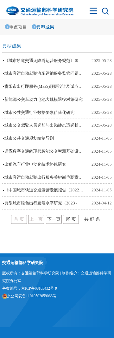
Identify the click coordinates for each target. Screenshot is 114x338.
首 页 (19, 219)
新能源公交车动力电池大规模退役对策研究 (43, 99)
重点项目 (18, 27)
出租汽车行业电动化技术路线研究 (35, 164)
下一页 (53, 219)
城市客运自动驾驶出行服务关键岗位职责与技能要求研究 (44, 177)
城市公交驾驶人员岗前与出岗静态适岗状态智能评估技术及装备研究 (44, 125)
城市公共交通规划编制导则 (29, 138)
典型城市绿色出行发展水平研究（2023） (41, 203)
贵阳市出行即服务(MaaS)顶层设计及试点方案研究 (44, 86)
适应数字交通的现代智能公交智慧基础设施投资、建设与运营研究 (44, 151)
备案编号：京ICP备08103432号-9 (29, 288)
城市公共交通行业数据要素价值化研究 (39, 112)
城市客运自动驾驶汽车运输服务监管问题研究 (44, 73)
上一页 (36, 219)
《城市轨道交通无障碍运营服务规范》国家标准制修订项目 (44, 60)
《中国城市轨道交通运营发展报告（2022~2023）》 (44, 190)
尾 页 (71, 219)
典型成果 (45, 27)
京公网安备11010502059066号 (31, 296)
